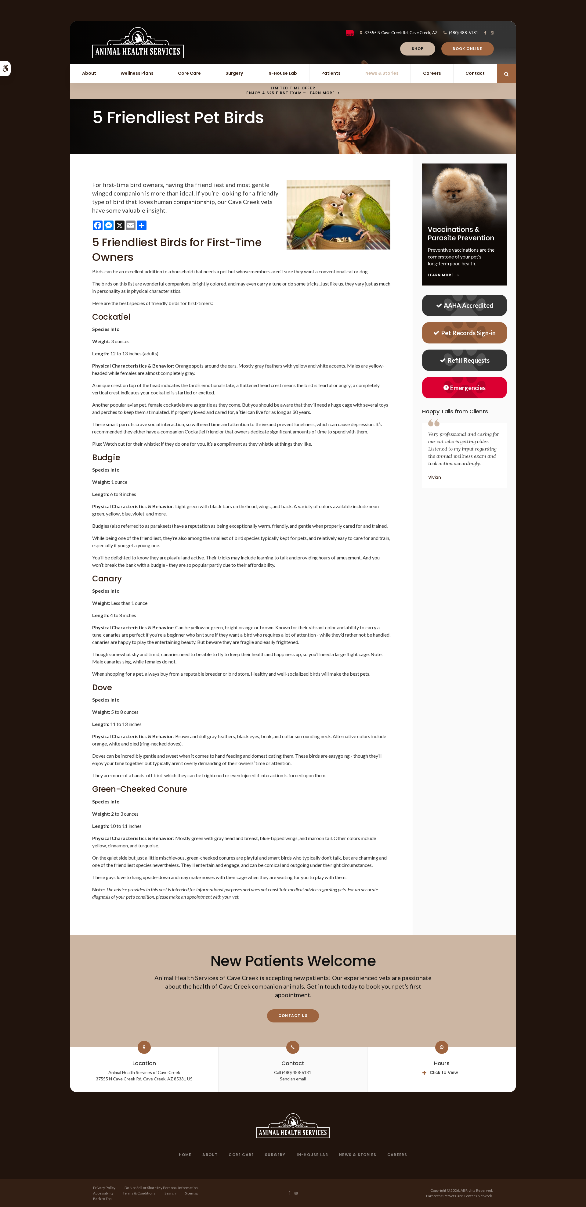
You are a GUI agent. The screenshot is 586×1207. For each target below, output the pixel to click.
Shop (418, 48)
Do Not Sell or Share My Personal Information (161, 1187)
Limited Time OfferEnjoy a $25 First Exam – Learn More (290, 90)
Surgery (234, 73)
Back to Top (102, 1198)
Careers (432, 73)
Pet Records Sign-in (468, 332)
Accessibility (103, 1193)
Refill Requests (468, 360)
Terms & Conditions (139, 1193)
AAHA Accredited (468, 305)
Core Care (189, 73)
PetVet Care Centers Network (467, 1196)
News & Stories (382, 73)
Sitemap (191, 1193)
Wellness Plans (137, 73)
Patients (331, 73)
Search (170, 1193)
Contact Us (293, 1015)
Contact (475, 73)
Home (185, 1154)
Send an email (293, 1078)
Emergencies (468, 387)
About (89, 73)
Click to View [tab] (444, 1072)
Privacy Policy (104, 1187)
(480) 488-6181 (463, 32)
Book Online (467, 48)
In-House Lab (282, 73)
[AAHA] (353, 33)
